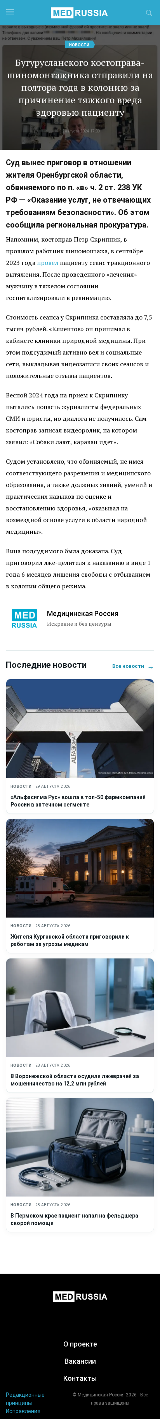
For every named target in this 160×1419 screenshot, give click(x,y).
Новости (79, 45)
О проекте (80, 1344)
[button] (149, 14)
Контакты (80, 1378)
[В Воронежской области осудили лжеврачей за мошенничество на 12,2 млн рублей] (80, 1007)
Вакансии (80, 1361)
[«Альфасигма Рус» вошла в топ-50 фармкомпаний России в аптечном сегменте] (80, 728)
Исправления (23, 1411)
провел (47, 262)
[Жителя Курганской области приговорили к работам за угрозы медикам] (80, 868)
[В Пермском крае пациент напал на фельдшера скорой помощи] (80, 1147)
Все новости (133, 666)
